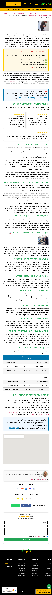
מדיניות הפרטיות (37, 536)
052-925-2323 (32, 67)
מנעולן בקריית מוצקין (12, 412)
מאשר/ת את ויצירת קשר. (37, 536)
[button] (36, 3)
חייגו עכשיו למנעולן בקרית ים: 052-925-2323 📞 (31, 98)
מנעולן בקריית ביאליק (43, 414)
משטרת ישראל (13, 82)
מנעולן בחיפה (32, 414)
